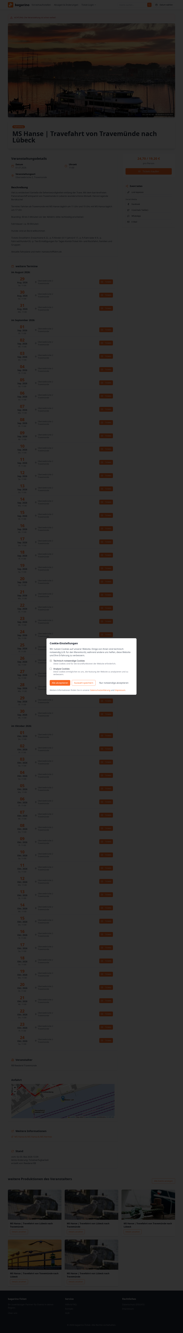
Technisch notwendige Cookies (69, 660)
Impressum (120, 690)
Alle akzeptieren (60, 682)
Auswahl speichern (83, 682)
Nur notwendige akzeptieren (113, 682)
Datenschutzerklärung (100, 690)
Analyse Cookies (61, 668)
